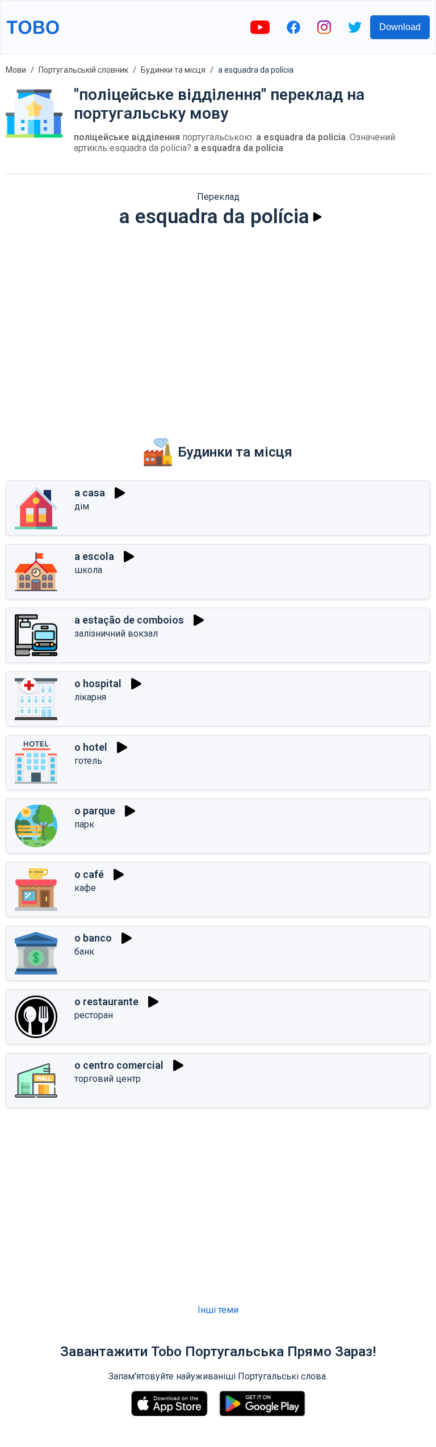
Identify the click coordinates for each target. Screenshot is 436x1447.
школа (88, 569)
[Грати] (317, 217)
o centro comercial (119, 1065)
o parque (94, 811)
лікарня (90, 697)
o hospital (97, 683)
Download (400, 27)
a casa (89, 493)
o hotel (90, 747)
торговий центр (107, 1078)
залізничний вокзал (116, 633)
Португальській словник (83, 69)
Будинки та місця (173, 69)
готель (88, 760)
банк (84, 951)
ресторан (93, 1015)
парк (84, 824)
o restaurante (106, 1001)
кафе (85, 888)
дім (81, 506)
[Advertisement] (218, 324)
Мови (16, 69)
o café (89, 874)
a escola (94, 556)
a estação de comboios (129, 620)
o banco (93, 938)
